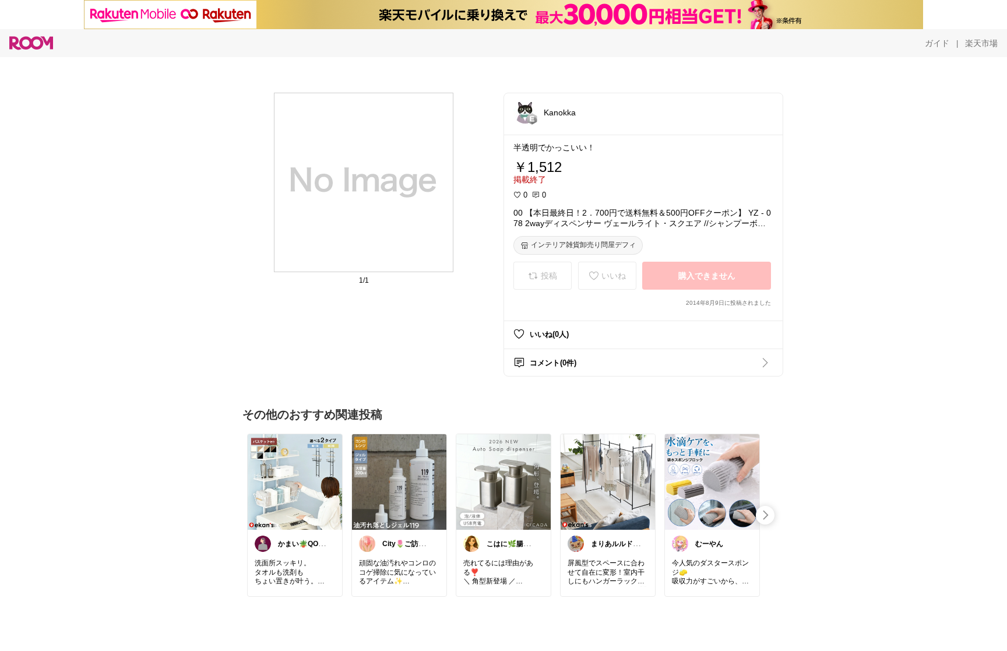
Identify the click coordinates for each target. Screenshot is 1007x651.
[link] (295, 481)
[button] (525, 112)
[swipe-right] (765, 515)
